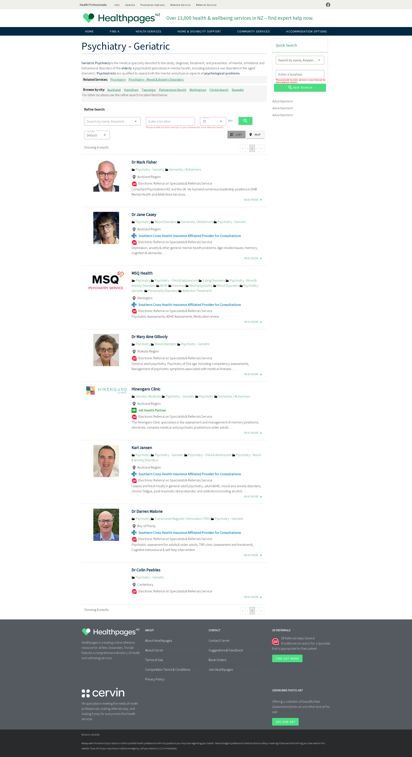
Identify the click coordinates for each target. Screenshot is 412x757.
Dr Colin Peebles (146, 569)
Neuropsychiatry (201, 285)
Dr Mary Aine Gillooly (150, 336)
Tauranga (149, 89)
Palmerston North (172, 89)
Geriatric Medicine (148, 396)
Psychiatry (118, 79)
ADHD (163, 285)
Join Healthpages (221, 669)
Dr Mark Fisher (144, 162)
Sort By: (91, 131)
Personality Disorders (163, 290)
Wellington (197, 89)
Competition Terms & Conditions (167, 669)
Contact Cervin (219, 640)
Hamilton (131, 89)
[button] (97, 135)
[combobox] (112, 121)
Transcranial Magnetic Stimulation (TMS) (182, 518)
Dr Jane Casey (144, 214)
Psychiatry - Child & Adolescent (176, 280)
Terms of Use (154, 660)
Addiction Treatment (196, 290)
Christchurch (218, 89)
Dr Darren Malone (147, 511)
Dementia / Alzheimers (184, 169)
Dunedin (238, 89)
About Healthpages (158, 640)
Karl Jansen (142, 447)
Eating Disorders (214, 280)
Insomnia (178, 285)
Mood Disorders (165, 222)
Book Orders (217, 660)
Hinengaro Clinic (146, 388)
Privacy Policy (154, 679)
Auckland (114, 89)
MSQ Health (142, 273)
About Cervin (154, 650)
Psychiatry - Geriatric (150, 169)
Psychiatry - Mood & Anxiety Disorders (156, 79)
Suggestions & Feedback (226, 650)
